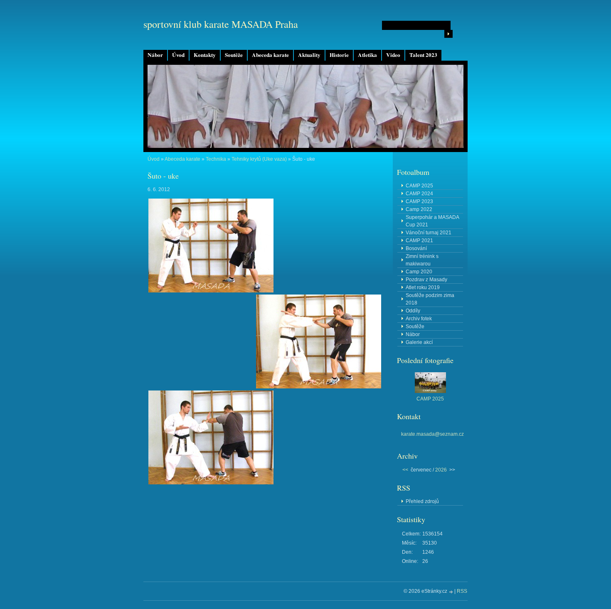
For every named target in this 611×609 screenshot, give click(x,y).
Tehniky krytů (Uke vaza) (259, 159)
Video (393, 55)
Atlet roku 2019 (423, 287)
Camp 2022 (419, 209)
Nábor (155, 55)
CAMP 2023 (419, 201)
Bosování (416, 248)
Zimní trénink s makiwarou (422, 260)
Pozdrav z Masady (426, 279)
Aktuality (309, 55)
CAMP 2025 (419, 186)
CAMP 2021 (419, 240)
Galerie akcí (419, 342)
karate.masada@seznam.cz (432, 434)
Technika (216, 159)
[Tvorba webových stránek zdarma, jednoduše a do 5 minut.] (451, 592)
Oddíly (413, 311)
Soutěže (234, 55)
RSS (462, 591)
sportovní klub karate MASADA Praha (220, 24)
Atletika (367, 55)
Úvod (178, 55)
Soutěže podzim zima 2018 (430, 299)
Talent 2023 (423, 55)
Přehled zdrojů (422, 501)
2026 (441, 470)
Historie (339, 55)
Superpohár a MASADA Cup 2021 (432, 221)
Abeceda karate (270, 55)
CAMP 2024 (419, 193)
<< (405, 470)
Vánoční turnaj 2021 (428, 233)
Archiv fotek (419, 319)
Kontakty (205, 55)
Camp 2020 (419, 272)
